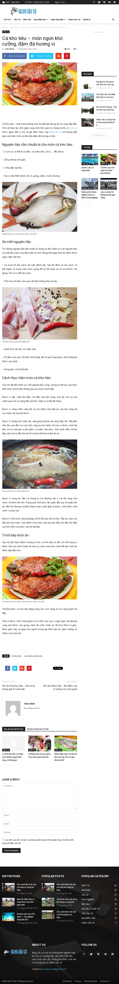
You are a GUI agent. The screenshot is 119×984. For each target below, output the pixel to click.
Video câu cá (74, 19)
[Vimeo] (104, 2)
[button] (113, 19)
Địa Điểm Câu (40, 19)
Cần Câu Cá (87, 913)
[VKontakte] (109, 2)
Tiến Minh (9, 49)
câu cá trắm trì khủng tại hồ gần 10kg (107, 195)
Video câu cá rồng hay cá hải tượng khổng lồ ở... (105, 122)
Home (5, 27)
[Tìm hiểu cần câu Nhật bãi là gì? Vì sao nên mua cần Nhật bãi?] (88, 97)
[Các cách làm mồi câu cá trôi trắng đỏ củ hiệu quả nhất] (48, 914)
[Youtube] (114, 2)
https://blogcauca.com (32, 708)
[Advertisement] (39, 114)
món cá (73, 128)
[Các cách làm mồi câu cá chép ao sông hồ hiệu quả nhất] (8, 887)
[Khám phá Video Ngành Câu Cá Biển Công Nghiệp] (90, 183)
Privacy (78, 981)
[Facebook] (94, 2)
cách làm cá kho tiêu (33, 656)
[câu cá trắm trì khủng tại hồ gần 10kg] (108, 183)
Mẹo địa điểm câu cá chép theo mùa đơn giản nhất (26, 902)
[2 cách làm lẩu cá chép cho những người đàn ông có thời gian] (13, 743)
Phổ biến (86, 890)
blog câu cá (55, 132)
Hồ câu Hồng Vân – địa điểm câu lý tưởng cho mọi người (60, 687)
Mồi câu (27, 19)
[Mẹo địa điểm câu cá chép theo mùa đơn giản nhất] (8, 902)
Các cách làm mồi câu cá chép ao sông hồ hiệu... (26, 887)
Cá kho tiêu (16, 656)
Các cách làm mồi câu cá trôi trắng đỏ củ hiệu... (66, 915)
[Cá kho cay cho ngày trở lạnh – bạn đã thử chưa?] (108, 159)
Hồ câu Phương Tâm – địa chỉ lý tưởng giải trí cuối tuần (18, 687)
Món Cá (86, 19)
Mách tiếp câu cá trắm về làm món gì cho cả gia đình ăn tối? (65, 757)
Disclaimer (67, 981)
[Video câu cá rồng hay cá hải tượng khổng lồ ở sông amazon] (88, 122)
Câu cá (17, 19)
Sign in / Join (60, 2)
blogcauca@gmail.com (55, 969)
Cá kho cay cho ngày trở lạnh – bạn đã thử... (107, 170)
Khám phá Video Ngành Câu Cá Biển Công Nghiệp (90, 195)
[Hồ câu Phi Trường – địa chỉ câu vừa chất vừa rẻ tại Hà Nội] (88, 110)
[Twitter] (99, 2)
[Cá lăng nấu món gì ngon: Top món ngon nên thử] (39, 743)
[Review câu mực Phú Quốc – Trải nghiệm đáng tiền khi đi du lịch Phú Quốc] (8, 917)
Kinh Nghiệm (57, 19)
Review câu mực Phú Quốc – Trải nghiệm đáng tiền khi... (26, 917)
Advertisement (90, 981)
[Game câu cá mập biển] (90, 159)
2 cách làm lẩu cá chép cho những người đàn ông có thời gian (12, 757)
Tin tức (7, 19)
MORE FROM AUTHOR (38, 729)
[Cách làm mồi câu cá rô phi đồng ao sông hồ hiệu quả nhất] (48, 902)
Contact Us (104, 981)
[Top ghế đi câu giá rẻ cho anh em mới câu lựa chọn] (88, 84)
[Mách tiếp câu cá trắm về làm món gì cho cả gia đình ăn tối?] (65, 743)
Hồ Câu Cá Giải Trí (91, 908)
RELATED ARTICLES (13, 729)
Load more (98, 135)
